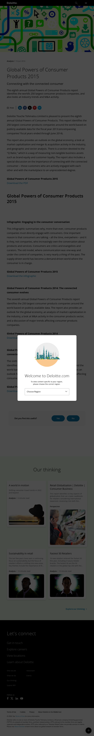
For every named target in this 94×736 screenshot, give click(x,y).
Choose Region (34, 391)
